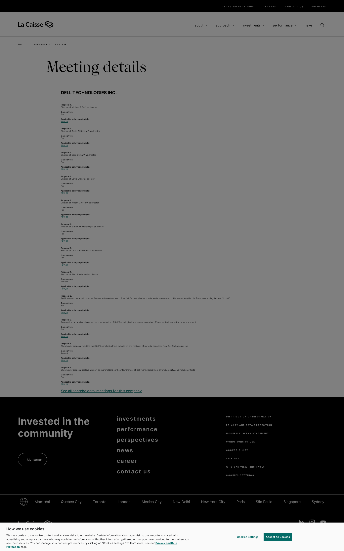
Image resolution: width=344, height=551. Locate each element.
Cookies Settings (247, 536)
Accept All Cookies (278, 536)
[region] (172, 537)
